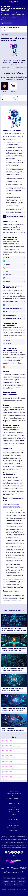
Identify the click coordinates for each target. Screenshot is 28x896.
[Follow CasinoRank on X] (12, 861)
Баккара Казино (14, 814)
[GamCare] (18, 877)
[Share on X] (2, 23)
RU (13, 864)
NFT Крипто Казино (14, 833)
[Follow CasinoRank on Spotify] (18, 861)
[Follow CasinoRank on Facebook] (6, 861)
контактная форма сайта (10, 598)
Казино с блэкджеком (13, 817)
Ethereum (14, 249)
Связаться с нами (13, 798)
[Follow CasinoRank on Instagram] (9, 861)
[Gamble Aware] (12, 885)
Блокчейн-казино (13, 830)
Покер (13, 821)
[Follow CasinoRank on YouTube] (15, 861)
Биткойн (6, 249)
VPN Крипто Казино (14, 837)
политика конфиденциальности (14, 805)
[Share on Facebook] (5, 23)
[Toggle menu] (2, 1)
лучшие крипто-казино (15, 384)
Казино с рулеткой (13, 819)
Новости (14, 803)
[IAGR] (7, 877)
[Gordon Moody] (13, 881)
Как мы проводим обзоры (13, 801)
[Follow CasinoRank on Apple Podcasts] (21, 861)
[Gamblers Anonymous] (11, 877)
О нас (13, 796)
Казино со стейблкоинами (13, 835)
